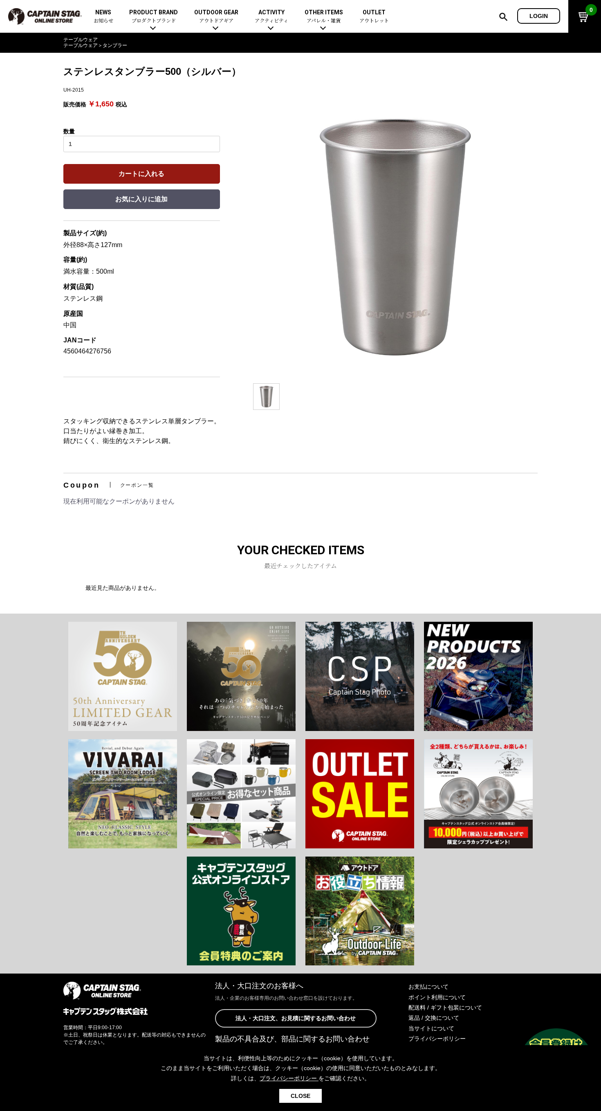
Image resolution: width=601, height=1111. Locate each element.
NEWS (103, 16)
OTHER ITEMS (324, 16)
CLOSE (300, 1096)
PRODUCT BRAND (153, 16)
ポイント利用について (437, 997)
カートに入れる (141, 173)
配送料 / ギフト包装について (445, 1007)
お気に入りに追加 (141, 199)
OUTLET (374, 16)
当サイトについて (431, 1028)
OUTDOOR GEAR (216, 16)
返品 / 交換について (433, 1017)
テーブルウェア (80, 40)
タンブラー (115, 45)
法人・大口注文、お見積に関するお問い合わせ (295, 1018)
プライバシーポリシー (437, 1038)
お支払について (428, 986)
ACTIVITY (271, 16)
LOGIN (538, 16)
